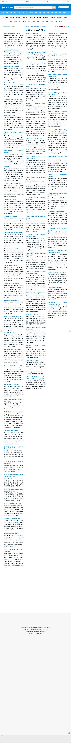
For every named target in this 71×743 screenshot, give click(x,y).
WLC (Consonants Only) (38, 63)
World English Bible (10, 333)
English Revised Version (11, 300)
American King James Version (13, 232)
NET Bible (7, 167)
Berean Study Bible (10, 83)
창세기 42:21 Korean (32, 314)
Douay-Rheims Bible (10, 265)
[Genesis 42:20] (2, 335)
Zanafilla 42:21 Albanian (11, 384)
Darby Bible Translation (11, 283)
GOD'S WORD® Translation (12, 183)
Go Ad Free (3, 735)
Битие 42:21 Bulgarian (11, 430)
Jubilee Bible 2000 (10, 199)
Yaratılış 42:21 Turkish (55, 287)
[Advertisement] (35, 602)
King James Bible (9, 115)
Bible (3, 26)
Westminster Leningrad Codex (36, 52)
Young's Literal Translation (12, 349)
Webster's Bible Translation (12, 316)
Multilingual (7, 26)
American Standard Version (12, 249)
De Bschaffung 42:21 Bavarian (13, 412)
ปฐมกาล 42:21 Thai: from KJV (57, 273)
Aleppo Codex (41, 74)
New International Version (12, 33)
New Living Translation (11, 50)
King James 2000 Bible (11, 216)
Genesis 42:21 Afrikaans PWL (13, 366)
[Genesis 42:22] (69, 335)
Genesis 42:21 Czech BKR (12, 518)
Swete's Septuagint (32, 33)
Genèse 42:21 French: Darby (34, 138)
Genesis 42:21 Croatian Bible (13, 504)
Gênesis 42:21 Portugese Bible (57, 156)
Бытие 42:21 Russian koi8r (56, 211)
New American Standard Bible (13, 99)
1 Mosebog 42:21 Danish (11, 533)
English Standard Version (12, 66)
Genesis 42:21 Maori (32, 360)
